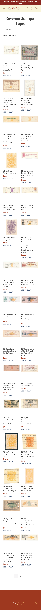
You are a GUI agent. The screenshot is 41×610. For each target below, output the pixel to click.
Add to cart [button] (8, 75)
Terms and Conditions (23, 603)
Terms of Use (20, 605)
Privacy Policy (33, 603)
